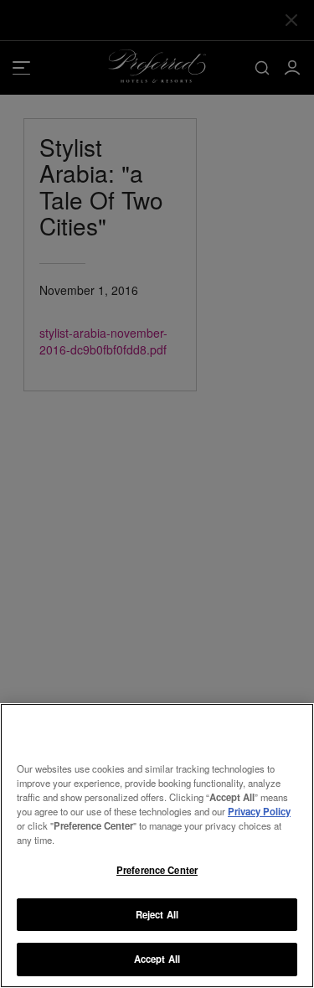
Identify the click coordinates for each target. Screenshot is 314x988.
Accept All (157, 958)
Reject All (157, 914)
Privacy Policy (259, 811)
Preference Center (157, 870)
